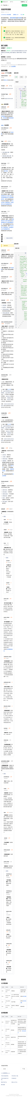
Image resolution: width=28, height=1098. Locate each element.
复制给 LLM (15, 14)
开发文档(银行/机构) (4, 1079)
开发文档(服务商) (4, 1075)
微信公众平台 (14, 1082)
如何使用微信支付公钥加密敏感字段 (7, 222)
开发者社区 (14, 1078)
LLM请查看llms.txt (5, 1073)
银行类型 (6, 171)
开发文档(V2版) (15, 1075)
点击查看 (13, 66)
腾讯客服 (3, 1084)
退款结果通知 (13, 18)
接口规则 (24, 996)
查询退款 (19, 18)
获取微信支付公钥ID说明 (6, 195)
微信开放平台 (4, 1082)
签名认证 (6, 80)
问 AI (22, 14)
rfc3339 (9, 389)
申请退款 (3, 116)
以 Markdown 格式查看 (6, 14)
